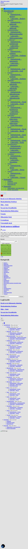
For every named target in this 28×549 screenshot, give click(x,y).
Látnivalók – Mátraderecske (15, 97)
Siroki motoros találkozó (10, 226)
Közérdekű (7, 179)
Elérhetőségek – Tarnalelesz (16, 157)
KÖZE (2, 2)
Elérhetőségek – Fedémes (16, 52)
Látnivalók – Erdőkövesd (14, 47)
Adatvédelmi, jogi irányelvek (13, 427)
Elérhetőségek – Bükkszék (16, 23)
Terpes (5, 291)
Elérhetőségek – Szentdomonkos (16, 147)
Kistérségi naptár (10, 422)
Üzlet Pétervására (17, 125)
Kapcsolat (7, 186)
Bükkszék (6, 264)
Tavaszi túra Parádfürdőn (9, 208)
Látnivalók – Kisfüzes (18, 79)
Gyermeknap (5, 220)
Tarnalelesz (6, 290)
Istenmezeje (6, 272)
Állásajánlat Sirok (6, 217)
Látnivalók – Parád (17, 104)
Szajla (5, 287)
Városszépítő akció (6, 223)
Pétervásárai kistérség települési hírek (12, 283)
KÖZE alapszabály (13, 190)
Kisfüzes (6, 275)
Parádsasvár (6, 280)
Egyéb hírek (6, 267)
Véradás (3, 214)
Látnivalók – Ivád (17, 71)
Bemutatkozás (12, 184)
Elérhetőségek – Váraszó (16, 174)
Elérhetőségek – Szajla (18, 140)
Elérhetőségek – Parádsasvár (16, 108)
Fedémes (6, 271)
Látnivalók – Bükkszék (14, 27)
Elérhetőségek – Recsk (18, 129)
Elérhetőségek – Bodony (16, 15)
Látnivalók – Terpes (17, 170)
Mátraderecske (7, 277)
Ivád (9, 67)
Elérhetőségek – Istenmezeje (16, 60)
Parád (5, 279)
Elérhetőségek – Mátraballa (16, 83)
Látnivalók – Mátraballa (14, 87)
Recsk (5, 284)
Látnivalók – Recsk (17, 131)
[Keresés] (16, 241)
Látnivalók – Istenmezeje (14, 64)
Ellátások (6, 268)
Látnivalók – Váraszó (18, 177)
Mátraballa (6, 276)
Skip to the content (5, 1)
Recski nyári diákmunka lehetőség (11, 199)
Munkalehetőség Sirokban (9, 202)
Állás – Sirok (5, 205)
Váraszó (5, 294)
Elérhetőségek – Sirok (18, 135)
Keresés (2, 239)
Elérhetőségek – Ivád (18, 69)
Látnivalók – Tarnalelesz (14, 161)
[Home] (4, 9)
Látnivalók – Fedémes (18, 55)
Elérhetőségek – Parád (18, 102)
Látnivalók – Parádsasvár (14, 113)
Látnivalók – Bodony (18, 18)
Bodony (5, 263)
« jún (2, 256)
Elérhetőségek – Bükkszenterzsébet (16, 33)
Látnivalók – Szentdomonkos (15, 151)
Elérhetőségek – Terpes (16, 167)
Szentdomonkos (7, 288)
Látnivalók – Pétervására (14, 122)
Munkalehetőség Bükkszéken (9, 211)
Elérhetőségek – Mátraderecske (16, 93)
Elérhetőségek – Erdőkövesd (16, 43)
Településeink (9, 11)
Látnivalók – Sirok (17, 137)
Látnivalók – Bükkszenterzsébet (16, 37)
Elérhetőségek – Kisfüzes (16, 76)
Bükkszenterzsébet (8, 265)
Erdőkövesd (6, 269)
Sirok (5, 285)
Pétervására (6, 281)
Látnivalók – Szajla (17, 142)
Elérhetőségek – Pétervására (16, 118)
